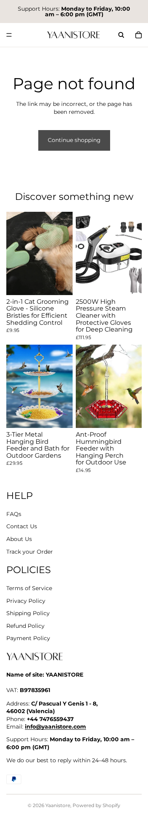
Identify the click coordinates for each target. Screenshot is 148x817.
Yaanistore (57, 805)
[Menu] (9, 35)
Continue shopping (74, 140)
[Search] (121, 35)
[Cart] (138, 35)
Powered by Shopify (96, 805)
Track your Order (29, 551)
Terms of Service (29, 588)
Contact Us (21, 526)
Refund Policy (25, 625)
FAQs (13, 514)
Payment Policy (28, 638)
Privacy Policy (25, 600)
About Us (19, 539)
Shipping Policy (28, 613)
